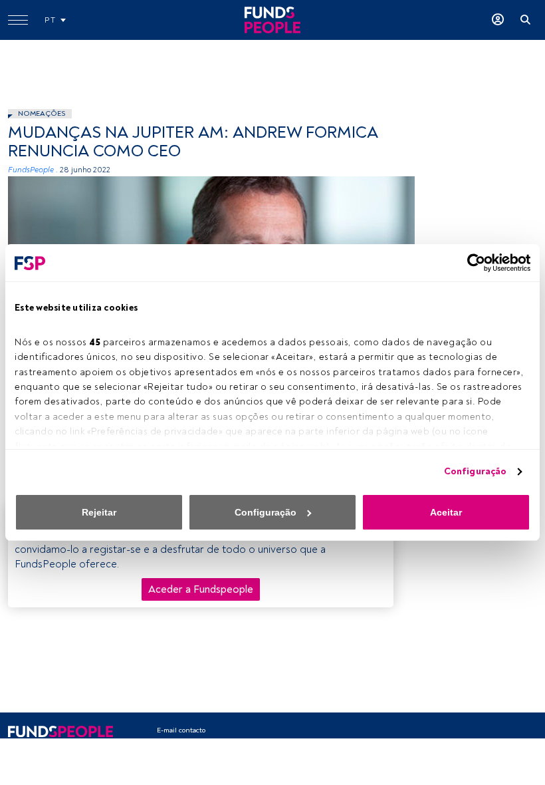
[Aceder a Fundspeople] (498, 20)
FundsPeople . (33, 170)
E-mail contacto (181, 730)
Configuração (475, 471)
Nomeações (41, 113)
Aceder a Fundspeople (200, 589)
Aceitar (446, 512)
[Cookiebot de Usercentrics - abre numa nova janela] (472, 262)
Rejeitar (99, 512)
